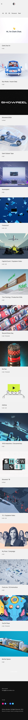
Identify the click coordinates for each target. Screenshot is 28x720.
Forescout (5, 225)
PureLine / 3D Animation (10, 587)
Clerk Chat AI (6, 46)
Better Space (6, 659)
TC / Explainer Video (8, 515)
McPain (4, 369)
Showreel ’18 (6, 479)
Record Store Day (7, 333)
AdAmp (4, 405)
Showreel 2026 (7, 117)
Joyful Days (6, 623)
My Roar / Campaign (8, 551)
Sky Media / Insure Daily (9, 81)
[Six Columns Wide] (14, 30)
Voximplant (5, 189)
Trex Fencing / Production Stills (12, 297)
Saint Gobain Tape (8, 153)
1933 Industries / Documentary (12, 443)
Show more (14, 671)
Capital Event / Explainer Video (12, 261)
